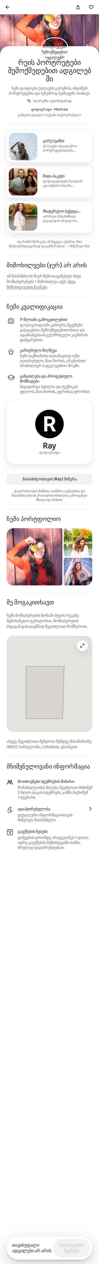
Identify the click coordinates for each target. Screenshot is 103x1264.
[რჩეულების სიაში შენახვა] (91, 7)
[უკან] (7, 7)
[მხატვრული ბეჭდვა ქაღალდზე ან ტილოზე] (49, 217)
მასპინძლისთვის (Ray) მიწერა (50, 479)
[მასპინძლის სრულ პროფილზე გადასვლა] (49, 432)
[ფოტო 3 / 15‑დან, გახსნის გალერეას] (78, 572)
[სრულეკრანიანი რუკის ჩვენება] (82, 645)
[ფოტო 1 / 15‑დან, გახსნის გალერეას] (34, 556)
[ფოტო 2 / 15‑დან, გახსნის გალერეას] (78, 542)
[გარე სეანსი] (49, 147)
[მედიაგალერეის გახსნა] (82, 575)
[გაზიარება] (78, 7)
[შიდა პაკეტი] (49, 182)
